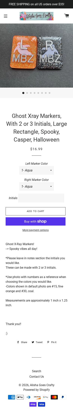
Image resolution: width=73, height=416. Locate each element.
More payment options (35, 230)
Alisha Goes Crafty (42, 385)
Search (36, 371)
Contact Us (36, 376)
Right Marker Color (36, 180)
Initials (13, 198)
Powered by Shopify (36, 390)
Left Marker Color (36, 163)
